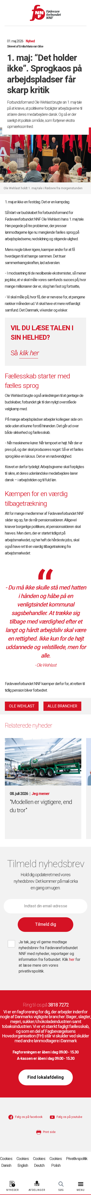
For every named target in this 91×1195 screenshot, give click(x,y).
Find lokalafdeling (45, 1077)
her (72, 960)
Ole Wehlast (21, 706)
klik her (28, 353)
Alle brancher (62, 706)
